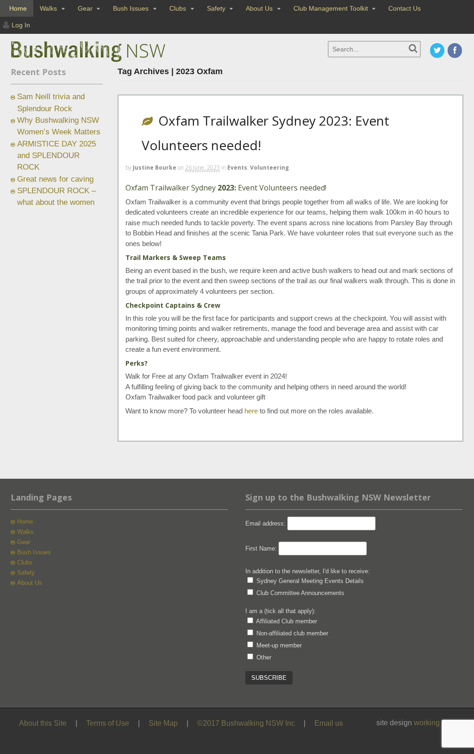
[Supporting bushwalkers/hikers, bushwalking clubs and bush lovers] (103, 62)
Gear (85, 8)
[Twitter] (438, 51)
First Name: (261, 548)
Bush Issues (131, 8)
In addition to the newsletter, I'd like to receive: (307, 571)
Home (18, 8)
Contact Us (404, 8)
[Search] (413, 48)
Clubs (177, 8)
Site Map (163, 723)
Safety (216, 8)
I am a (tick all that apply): (280, 611)
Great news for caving (55, 179)
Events (237, 167)
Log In (21, 25)
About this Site (43, 723)
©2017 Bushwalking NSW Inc (246, 723)
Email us (328, 723)
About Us (259, 8)
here (251, 411)
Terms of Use (107, 723)
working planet (438, 723)
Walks (48, 8)
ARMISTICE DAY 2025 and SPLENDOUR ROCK (56, 155)
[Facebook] (455, 51)
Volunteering (269, 167)
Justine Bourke (154, 167)
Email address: (266, 523)
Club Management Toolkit (330, 8)
